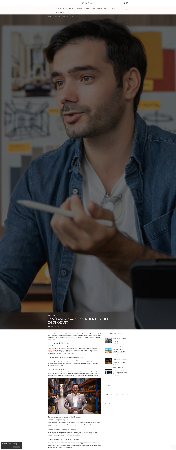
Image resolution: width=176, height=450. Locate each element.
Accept (16, 447)
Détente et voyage (108, 387)
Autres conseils (51, 315)
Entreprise (107, 392)
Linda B (51, 326)
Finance (106, 394)
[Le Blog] (88, 3)
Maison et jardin (108, 403)
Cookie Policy (16, 444)
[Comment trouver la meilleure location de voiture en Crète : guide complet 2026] (108, 340)
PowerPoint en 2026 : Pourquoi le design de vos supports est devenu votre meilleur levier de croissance (120, 370)
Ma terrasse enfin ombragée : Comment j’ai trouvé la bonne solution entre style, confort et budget (119, 349)
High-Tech (106, 396)
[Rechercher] (127, 10)
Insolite (106, 398)
